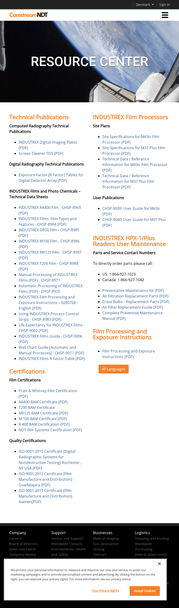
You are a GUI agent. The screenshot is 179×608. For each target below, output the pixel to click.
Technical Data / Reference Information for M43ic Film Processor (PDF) (135, 164)
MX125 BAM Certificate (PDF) (43, 413)
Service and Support (67, 538)
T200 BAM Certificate (37, 407)
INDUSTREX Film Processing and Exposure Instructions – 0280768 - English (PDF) (48, 302)
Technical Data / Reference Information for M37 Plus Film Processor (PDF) (128, 181)
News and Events (22, 549)
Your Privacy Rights (105, 590)
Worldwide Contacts (67, 544)
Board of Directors (23, 544)
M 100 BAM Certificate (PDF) (43, 418)
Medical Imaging (106, 538)
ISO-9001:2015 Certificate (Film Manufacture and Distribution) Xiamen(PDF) (45, 496)
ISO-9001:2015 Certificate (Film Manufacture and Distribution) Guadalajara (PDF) (45, 479)
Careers (15, 538)
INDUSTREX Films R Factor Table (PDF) (52, 358)
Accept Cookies (144, 591)
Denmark (143, 4)
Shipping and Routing (152, 538)
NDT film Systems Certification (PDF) (50, 429)
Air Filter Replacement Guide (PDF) (132, 307)
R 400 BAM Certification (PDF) (44, 424)
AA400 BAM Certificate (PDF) (43, 401)
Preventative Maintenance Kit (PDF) (133, 290)
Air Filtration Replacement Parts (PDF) (135, 296)
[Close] (159, 564)
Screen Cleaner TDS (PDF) (41, 153)
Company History (22, 554)
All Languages (114, 369)
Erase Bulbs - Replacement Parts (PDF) (135, 301)
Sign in (164, 4)
